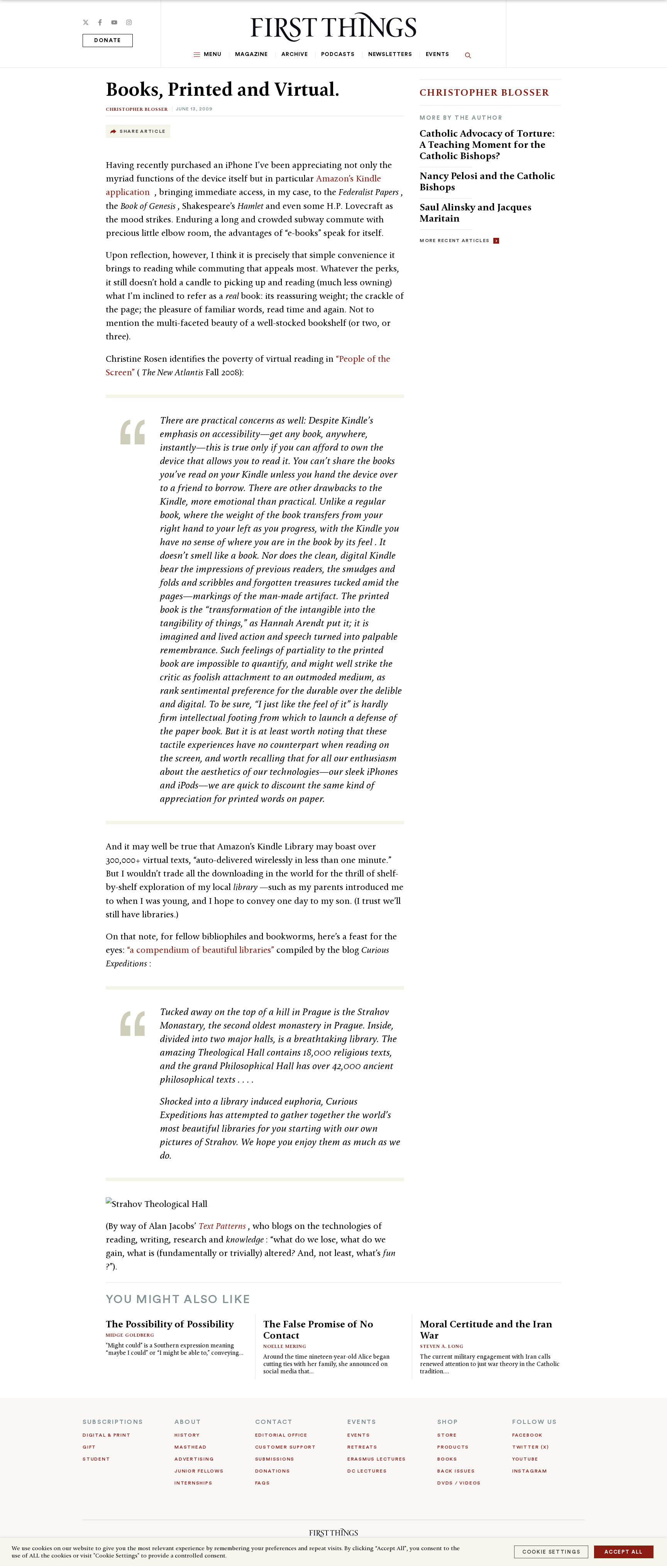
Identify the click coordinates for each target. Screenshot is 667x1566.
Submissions (275, 1459)
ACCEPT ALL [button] (623, 1551)
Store (447, 1435)
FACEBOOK (527, 1435)
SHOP (447, 1422)
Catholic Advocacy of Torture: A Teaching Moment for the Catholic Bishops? (487, 144)
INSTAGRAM (529, 1471)
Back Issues (456, 1471)
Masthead (190, 1447)
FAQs (262, 1483)
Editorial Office (281, 1435)
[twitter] (86, 22)
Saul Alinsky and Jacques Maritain (476, 212)
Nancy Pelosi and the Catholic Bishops (487, 181)
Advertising (194, 1459)
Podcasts (337, 54)
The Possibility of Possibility (170, 1324)
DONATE (107, 40)
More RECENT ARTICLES (454, 240)
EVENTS (361, 1422)
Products (453, 1447)
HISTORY (187, 1435)
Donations (272, 1471)
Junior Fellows (199, 1471)
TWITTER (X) (530, 1447)
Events (437, 54)
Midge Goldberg (130, 1335)
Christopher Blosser (137, 109)
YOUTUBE (525, 1459)
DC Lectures (367, 1471)
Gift (89, 1447)
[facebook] (100, 22)
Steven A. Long (442, 1346)
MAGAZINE (251, 54)
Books (447, 1459)
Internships (193, 1483)
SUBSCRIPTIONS (113, 1422)
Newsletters (390, 54)
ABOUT (187, 1422)
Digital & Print (107, 1435)
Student (96, 1459)
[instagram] (129, 22)
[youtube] (114, 22)
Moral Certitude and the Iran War (486, 1329)
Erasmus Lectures (376, 1459)
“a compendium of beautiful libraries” (201, 949)
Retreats (362, 1447)
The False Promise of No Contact (318, 1329)
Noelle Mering (284, 1346)
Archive (294, 54)
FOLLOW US (534, 1422)
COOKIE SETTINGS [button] (551, 1551)
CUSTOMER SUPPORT (285, 1447)
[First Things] (333, 27)
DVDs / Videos (459, 1483)
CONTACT (274, 1422)
